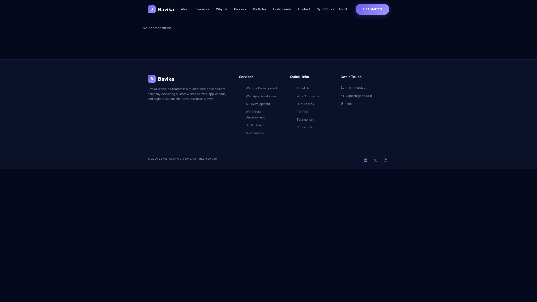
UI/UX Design (255, 125)
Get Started (372, 9)
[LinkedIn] (365, 160)
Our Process (305, 104)
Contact (304, 9)
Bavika (162, 9)
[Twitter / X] (375, 160)
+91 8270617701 (334, 9)
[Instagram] (385, 160)
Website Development (261, 88)
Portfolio (259, 9)
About (185, 9)
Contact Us (304, 127)
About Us (303, 88)
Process (240, 9)
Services (202, 9)
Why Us (221, 9)
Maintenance (255, 133)
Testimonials (281, 9)
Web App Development (262, 96)
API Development (258, 104)
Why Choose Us (308, 96)
